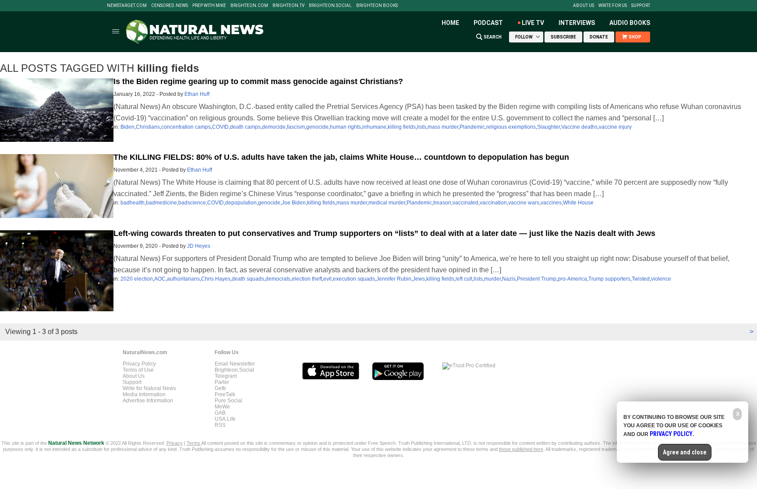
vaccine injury (615, 127)
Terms (194, 443)
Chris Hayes (215, 279)
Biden (127, 127)
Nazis (509, 279)
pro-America (572, 279)
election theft (307, 279)
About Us (583, 6)
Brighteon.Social (330, 6)
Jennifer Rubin (393, 279)
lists (421, 127)
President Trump (536, 279)
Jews (419, 279)
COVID (220, 127)
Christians (148, 127)
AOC (160, 279)
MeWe (222, 407)
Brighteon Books (377, 6)
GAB (220, 413)
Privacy (174, 443)
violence (661, 279)
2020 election (136, 279)
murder (492, 279)
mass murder (443, 127)
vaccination (493, 203)
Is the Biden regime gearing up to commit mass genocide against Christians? (258, 81)
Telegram (226, 376)
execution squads (354, 279)
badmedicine (161, 203)
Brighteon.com (249, 6)
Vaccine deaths (579, 127)
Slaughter (548, 127)
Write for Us (612, 6)
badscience (192, 203)
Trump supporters (609, 279)
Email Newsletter (235, 364)
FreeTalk (225, 394)
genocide (317, 127)
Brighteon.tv (288, 6)
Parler (222, 382)
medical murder (386, 203)
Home (450, 22)
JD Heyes (198, 246)
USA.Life (225, 419)
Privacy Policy (139, 364)
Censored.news (169, 6)
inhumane (374, 127)
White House (578, 203)
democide (274, 127)
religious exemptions (511, 127)
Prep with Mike (209, 6)
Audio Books (629, 22)
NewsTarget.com (127, 6)
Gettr (220, 388)
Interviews (577, 22)
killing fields (402, 127)
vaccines (551, 203)
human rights (345, 127)
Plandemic (472, 127)
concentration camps (186, 127)
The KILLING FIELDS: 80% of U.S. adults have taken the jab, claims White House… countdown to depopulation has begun (341, 157)
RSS (220, 425)
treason (442, 203)
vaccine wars (523, 203)
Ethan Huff (196, 94)
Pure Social (228, 401)
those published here (521, 449)
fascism (296, 127)
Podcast (488, 22)
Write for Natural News (149, 388)
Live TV (533, 22)
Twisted (641, 279)
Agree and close (685, 452)
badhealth (132, 203)
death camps (245, 127)
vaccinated (465, 203)
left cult (464, 279)
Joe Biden (294, 203)
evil (327, 279)
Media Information (144, 394)
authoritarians (183, 279)
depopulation (241, 203)
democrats (277, 279)
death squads (248, 279)
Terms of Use (138, 370)
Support (640, 6)
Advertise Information (148, 401)
